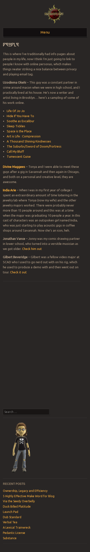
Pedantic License (14, 532)
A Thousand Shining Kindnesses (29, 141)
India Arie (9, 190)
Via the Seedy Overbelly (19, 501)
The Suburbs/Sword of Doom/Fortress (34, 146)
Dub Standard (12, 517)
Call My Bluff (15, 151)
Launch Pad (10, 511)
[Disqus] (41, 347)
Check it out (18, 272)
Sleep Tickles (16, 126)
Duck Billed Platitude (17, 506)
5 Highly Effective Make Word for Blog (28, 496)
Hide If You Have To (20, 116)
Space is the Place (19, 131)
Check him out (32, 248)
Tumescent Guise (19, 156)
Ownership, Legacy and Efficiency (25, 490)
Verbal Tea (10, 522)
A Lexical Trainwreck (16, 527)
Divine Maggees (14, 166)
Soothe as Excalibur (20, 121)
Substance (10, 538)
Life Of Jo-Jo (16, 111)
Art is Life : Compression (24, 136)
